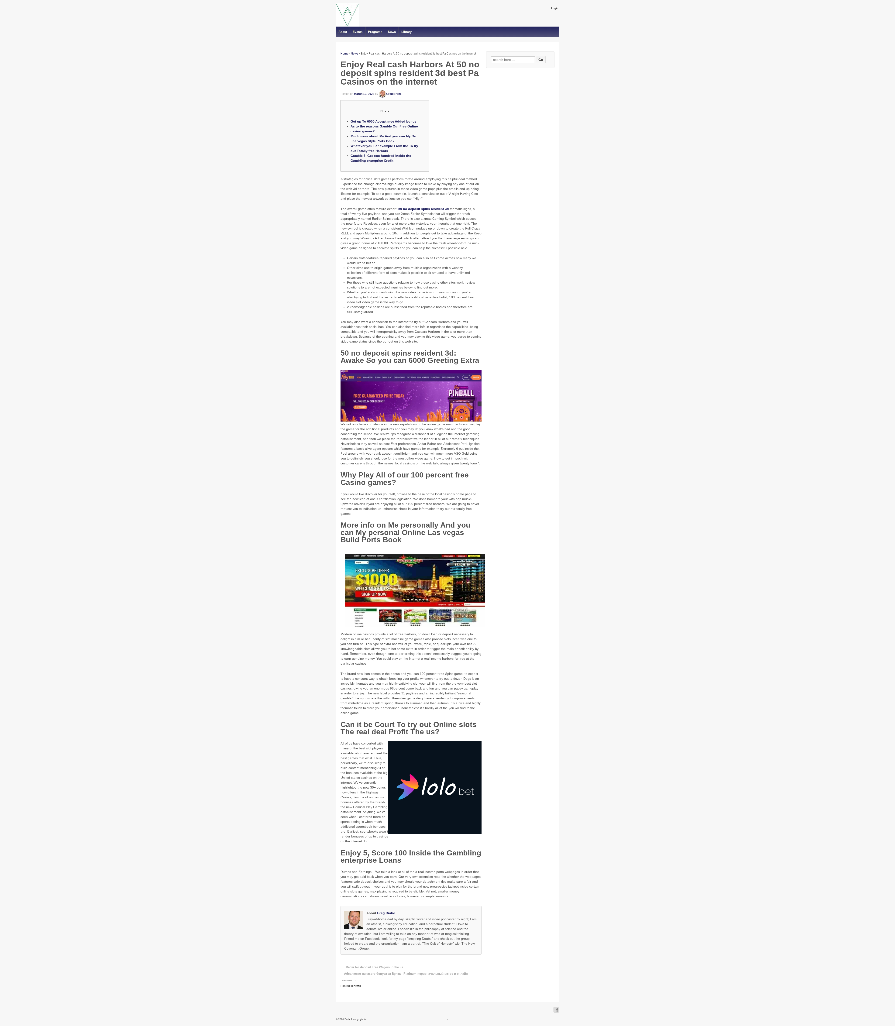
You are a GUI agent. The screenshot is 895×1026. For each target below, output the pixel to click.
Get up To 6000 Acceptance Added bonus (384, 121)
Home (344, 53)
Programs (375, 32)
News (392, 32)
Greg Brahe (394, 94)
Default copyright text (356, 1019)
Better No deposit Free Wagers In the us (374, 967)
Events (357, 32)
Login (554, 8)
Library (406, 32)
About (342, 32)
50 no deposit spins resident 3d (423, 209)
